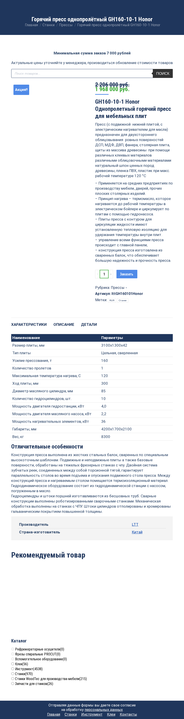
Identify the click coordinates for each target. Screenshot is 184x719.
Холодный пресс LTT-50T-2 (147, 604)
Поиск (162, 73)
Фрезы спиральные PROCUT (37, 654)
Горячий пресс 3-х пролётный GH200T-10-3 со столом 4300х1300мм (37, 609)
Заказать (126, 274)
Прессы (118, 287)
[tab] (29, 322)
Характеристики (29, 324)
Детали (89, 324)
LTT (135, 524)
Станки (123, 300)
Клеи (21, 664)
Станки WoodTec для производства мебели (51, 679)
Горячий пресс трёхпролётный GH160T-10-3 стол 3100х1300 (92, 609)
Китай (137, 532)
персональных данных (104, 710)
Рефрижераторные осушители (39, 649)
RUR (112, 300)
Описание (63, 324)
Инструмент (29, 669)
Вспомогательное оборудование (41, 659)
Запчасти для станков (34, 684)
